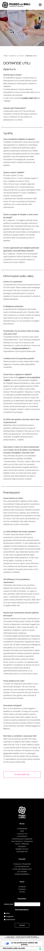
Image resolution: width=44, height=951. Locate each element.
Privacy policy (9, 938)
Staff (22, 831)
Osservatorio (10, 919)
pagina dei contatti (10, 753)
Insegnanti (9, 916)
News (8, 913)
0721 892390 (22, 871)
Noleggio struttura (22, 849)
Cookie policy (20, 938)
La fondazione (22, 836)
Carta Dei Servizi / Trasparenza (22, 841)
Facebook (22, 887)
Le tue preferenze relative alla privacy (24, 943)
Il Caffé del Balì (22, 829)
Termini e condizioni (32, 938)
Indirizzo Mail (9, 904)
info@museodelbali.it (20, 348)
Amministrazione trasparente (22, 839)
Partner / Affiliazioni (22, 844)
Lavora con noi (22, 834)
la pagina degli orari (29, 98)
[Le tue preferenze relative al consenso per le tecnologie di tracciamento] (40, 949)
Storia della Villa (22, 851)
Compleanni (22, 846)
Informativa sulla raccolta (14, 948)
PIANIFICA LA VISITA (16, 56)
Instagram (22, 889)
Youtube (22, 892)
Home (5, 56)
